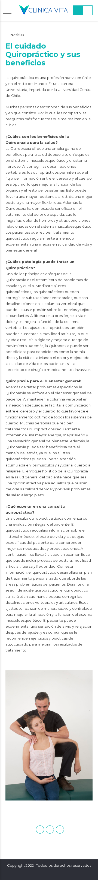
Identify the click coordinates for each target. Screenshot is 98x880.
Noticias (17, 35)
